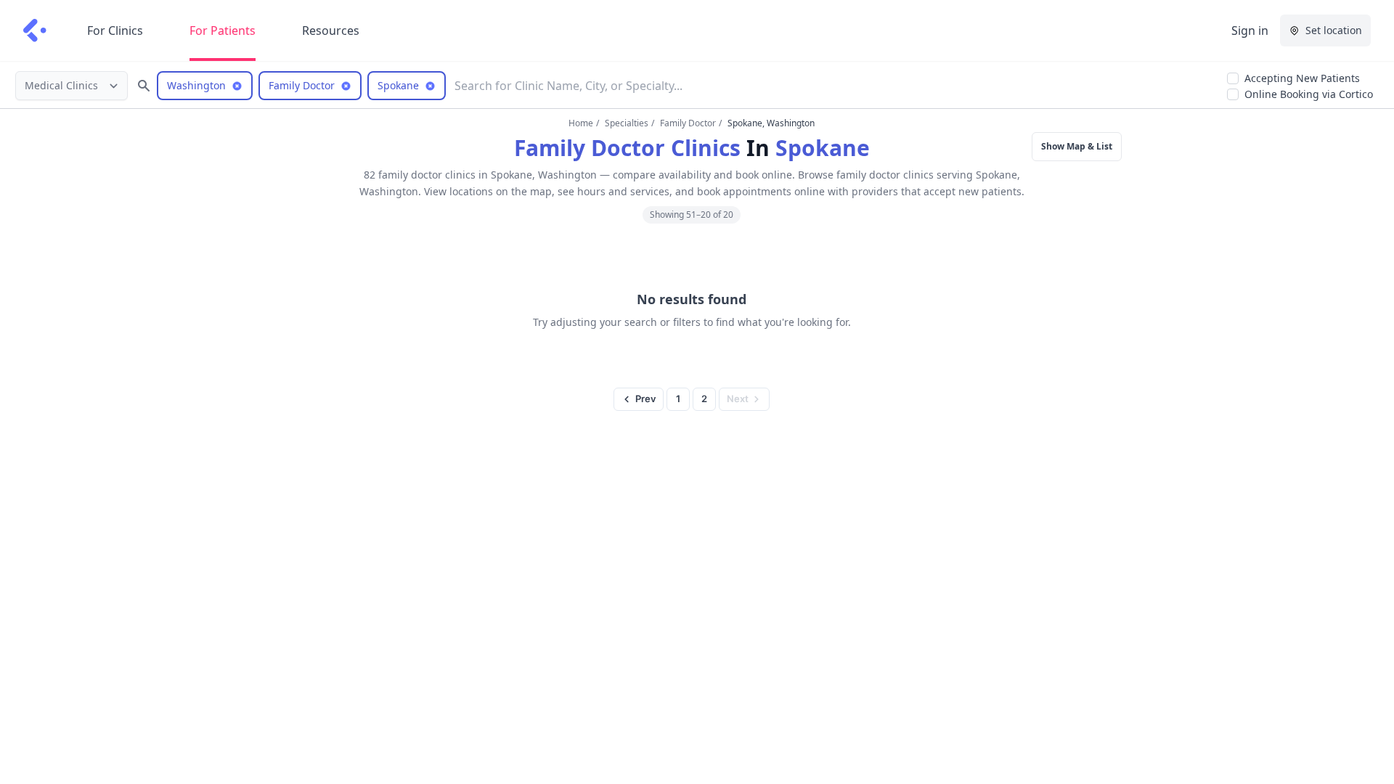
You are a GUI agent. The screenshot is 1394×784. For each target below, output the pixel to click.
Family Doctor (688, 123)
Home (580, 123)
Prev (645, 398)
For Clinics (115, 30)
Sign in (1249, 30)
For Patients (222, 30)
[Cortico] (34, 30)
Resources (330, 30)
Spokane (822, 148)
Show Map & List (1076, 146)
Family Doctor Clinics (627, 148)
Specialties (626, 123)
